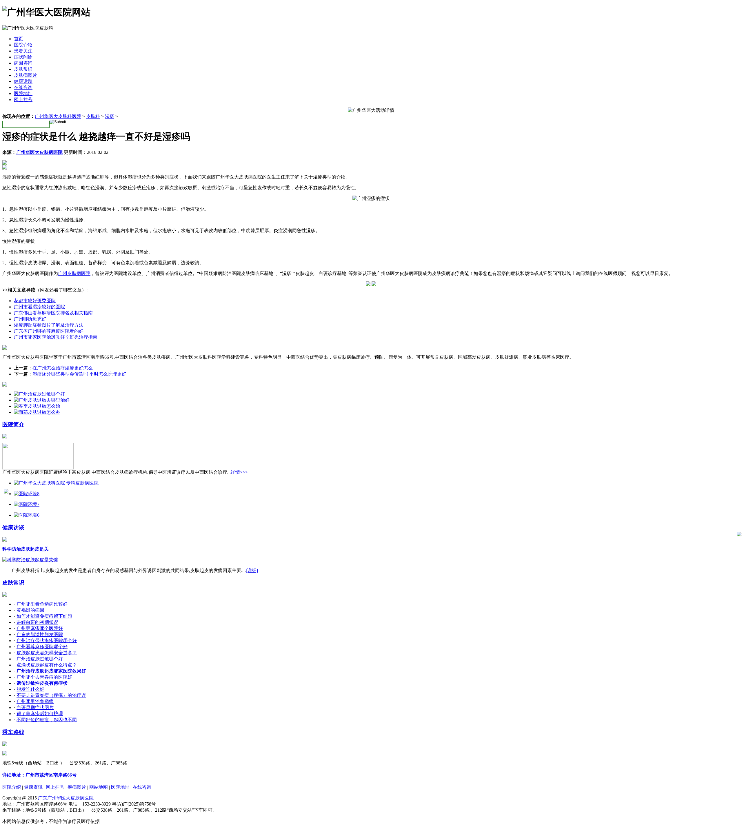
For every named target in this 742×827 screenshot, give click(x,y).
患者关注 (23, 50)
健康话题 (23, 81)
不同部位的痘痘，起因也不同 (47, 719)
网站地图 (98, 787)
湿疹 (109, 116)
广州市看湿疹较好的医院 (39, 306)
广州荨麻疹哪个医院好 (40, 628)
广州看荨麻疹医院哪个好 (42, 646)
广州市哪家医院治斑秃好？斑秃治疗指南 (55, 337)
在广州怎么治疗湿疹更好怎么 (62, 367)
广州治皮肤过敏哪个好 (40, 658)
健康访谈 (13, 527)
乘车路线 (13, 732)
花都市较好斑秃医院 (35, 300)
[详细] (252, 570)
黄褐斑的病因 (30, 610)
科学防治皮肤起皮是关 (25, 549)
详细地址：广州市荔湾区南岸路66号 (39, 775)
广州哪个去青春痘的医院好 (44, 677)
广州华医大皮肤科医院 (58, 116)
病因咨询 (23, 63)
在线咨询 (23, 87)
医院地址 (23, 93)
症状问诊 (23, 56)
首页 (18, 38)
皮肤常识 (23, 69)
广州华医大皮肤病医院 (39, 152)
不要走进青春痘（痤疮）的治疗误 (51, 695)
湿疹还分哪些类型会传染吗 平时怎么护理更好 (79, 373)
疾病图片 (77, 787)
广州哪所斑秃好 (30, 318)
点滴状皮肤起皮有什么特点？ (47, 664)
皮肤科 (93, 116)
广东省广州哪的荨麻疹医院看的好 (48, 331)
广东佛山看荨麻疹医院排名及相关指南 (53, 312)
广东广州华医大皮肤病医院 (66, 797)
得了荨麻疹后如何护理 (40, 713)
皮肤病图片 (25, 75)
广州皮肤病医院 (74, 273)
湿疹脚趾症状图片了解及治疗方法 (48, 325)
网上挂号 (23, 99)
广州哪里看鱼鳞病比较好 (42, 604)
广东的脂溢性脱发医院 (40, 634)
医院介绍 (23, 44)
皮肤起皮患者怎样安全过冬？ (47, 652)
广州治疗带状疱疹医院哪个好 (47, 640)
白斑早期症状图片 (35, 707)
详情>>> (239, 472)
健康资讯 (33, 787)
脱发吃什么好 (30, 689)
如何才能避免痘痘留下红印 (44, 616)
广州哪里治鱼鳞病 (35, 701)
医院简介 (13, 424)
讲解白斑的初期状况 (37, 622)
